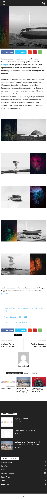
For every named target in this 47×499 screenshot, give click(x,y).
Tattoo (3, 481)
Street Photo (5, 477)
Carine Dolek (23, 366)
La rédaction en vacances (25, 430)
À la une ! (14, 37)
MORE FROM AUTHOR (31, 373)
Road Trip (4, 466)
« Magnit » (5, 65)
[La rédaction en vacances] (7, 433)
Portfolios (6, 37)
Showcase (23, 37)
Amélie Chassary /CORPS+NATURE (38, 345)
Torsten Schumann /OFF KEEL (15, 317)
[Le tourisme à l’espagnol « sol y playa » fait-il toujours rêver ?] (24, 382)
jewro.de (4, 294)
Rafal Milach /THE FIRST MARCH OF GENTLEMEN (37, 389)
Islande (3, 470)
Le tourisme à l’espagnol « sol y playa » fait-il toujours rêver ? (22, 390)
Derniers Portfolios (7, 473)
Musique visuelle (7, 462)
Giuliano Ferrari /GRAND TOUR (16, 323)
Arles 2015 (5, 484)
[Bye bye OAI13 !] (8, 382)
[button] (43, 3)
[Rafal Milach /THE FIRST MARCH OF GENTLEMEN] (39, 382)
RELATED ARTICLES (14, 373)
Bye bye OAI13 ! (6, 388)
